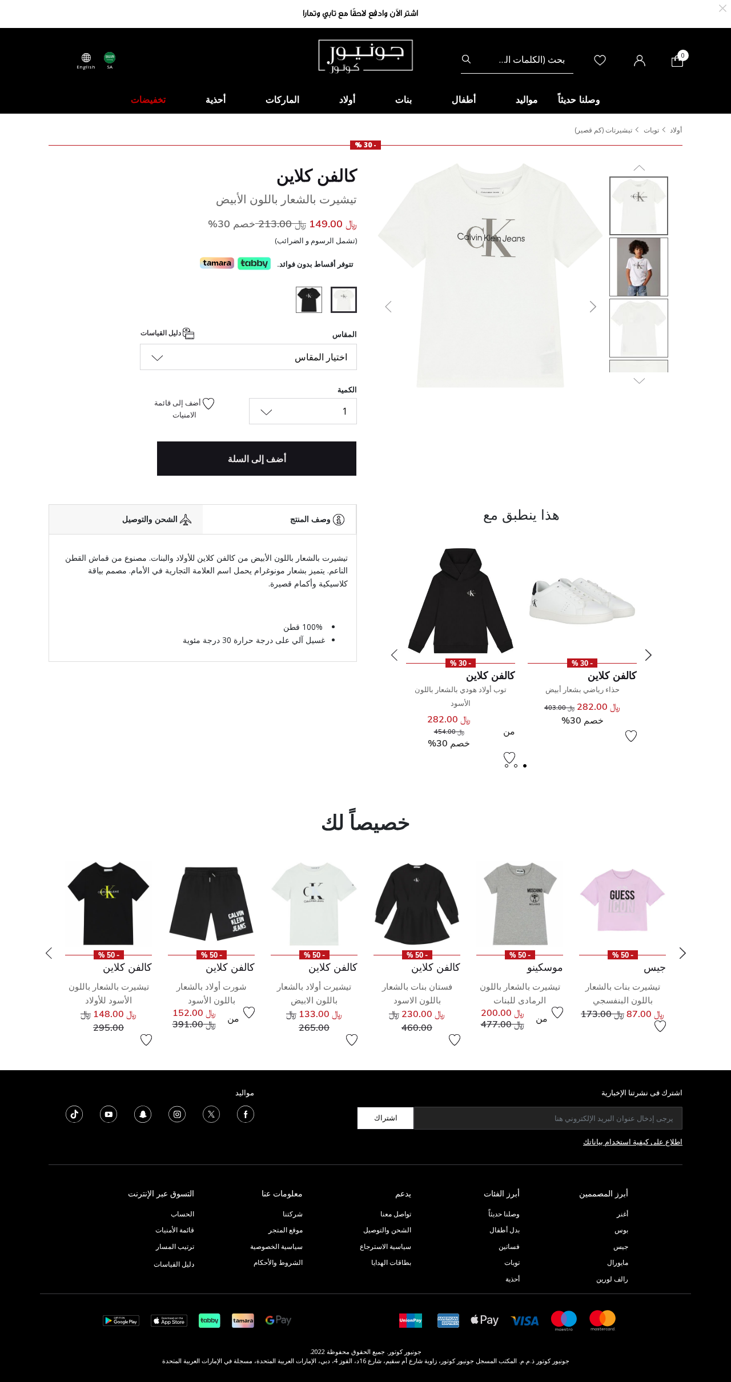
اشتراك (385, 1117)
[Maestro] (564, 1319)
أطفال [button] (464, 99)
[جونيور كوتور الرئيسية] (365, 55)
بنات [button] (403, 99)
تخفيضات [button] (148, 99)
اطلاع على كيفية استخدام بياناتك (632, 1141)
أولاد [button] (347, 99)
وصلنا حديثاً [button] (579, 99)
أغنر (622, 1214)
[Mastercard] (603, 1319)
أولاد (676, 130)
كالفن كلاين (316, 175)
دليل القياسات (161, 333)
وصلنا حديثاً (504, 1214)
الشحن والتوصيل (387, 1230)
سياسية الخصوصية (276, 1246)
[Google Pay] (278, 1319)
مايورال (617, 1262)
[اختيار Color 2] (304, 301)
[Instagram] (177, 1113)
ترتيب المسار (175, 1246)
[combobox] (517, 59)
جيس (620, 1246)
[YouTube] (108, 1113)
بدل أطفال (504, 1230)
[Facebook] (245, 1113)
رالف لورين (612, 1279)
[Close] (722, 7)
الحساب (182, 1214)
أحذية (512, 1279)
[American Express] (448, 1319)
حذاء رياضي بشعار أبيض (582, 689)
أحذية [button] (216, 99)
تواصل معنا (395, 1214)
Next (648, 655)
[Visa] (525, 1320)
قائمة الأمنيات (174, 1230)
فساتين (509, 1246)
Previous (394, 655)
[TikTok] (74, 1113)
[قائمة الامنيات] (660, 1026)
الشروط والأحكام (278, 1262)
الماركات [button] (282, 99)
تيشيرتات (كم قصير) (603, 130)
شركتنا (293, 1214)
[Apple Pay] (485, 1319)
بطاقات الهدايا (391, 1262)
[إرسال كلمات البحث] (466, 59)
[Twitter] (211, 1113)
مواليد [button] (527, 99)
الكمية (347, 389)
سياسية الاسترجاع (385, 1246)
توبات (651, 130)
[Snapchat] (142, 1113)
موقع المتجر (285, 1230)
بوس (621, 1230)
